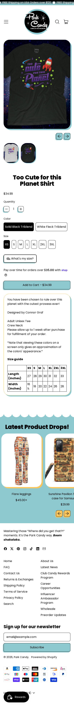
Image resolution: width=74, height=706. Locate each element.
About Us (47, 561)
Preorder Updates (53, 615)
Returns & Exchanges (18, 579)
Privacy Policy (13, 598)
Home (8, 561)
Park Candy (21, 657)
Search (9, 604)
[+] (21, 209)
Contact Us (12, 573)
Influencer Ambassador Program (50, 598)
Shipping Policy (14, 585)
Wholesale (48, 609)
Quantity (9, 201)
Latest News (49, 567)
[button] (57, 21)
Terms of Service (15, 592)
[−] (6, 209)
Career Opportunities (50, 586)
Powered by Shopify (44, 657)
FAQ (7, 567)
